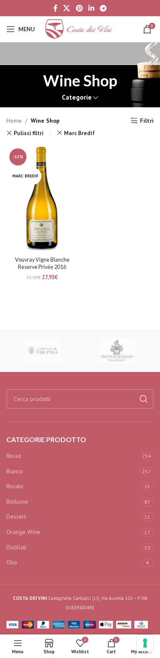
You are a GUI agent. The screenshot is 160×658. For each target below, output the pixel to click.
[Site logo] (80, 28)
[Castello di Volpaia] (43, 350)
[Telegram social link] (103, 8)
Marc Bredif (79, 133)
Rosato (14, 486)
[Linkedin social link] (91, 8)
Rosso (13, 456)
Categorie (77, 97)
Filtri (147, 120)
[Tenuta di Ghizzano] (117, 350)
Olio (11, 562)
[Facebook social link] (55, 8)
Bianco (14, 471)
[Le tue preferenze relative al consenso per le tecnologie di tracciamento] (145, 643)
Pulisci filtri (29, 133)
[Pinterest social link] (79, 8)
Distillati (16, 547)
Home (14, 120)
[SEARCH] (144, 399)
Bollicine (17, 501)
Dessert (16, 516)
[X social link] (67, 8)
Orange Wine (23, 532)
